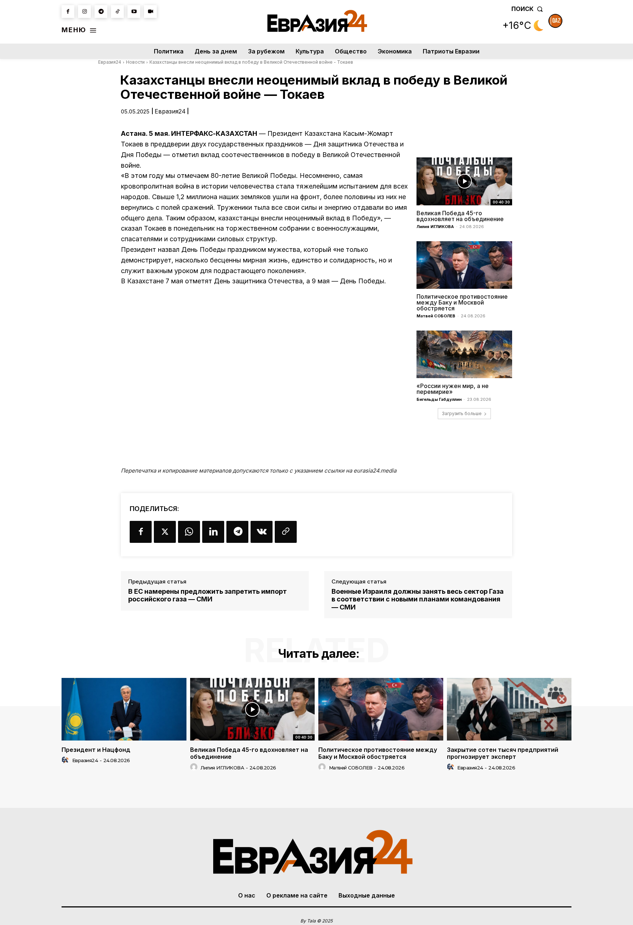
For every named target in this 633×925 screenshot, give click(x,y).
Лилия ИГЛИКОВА (435, 226)
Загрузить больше (462, 413)
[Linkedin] (213, 532)
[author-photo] (66, 760)
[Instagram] (84, 11)
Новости (135, 62)
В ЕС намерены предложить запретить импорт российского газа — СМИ (207, 595)
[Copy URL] (286, 532)
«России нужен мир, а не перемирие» (453, 388)
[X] (165, 532)
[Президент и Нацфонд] (124, 709)
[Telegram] (101, 11)
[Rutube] (150, 11)
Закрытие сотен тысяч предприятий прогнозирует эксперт (502, 753)
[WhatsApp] (189, 532)
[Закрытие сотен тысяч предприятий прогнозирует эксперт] (509, 709)
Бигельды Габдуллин (439, 399)
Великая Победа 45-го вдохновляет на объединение (460, 216)
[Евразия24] (317, 20)
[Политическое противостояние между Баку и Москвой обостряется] (464, 265)
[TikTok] (117, 11)
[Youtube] (133, 11)
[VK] (262, 532)
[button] (528, 9)
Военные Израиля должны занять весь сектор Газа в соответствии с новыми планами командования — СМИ (418, 599)
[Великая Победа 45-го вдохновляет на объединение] (464, 181)
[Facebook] (68, 11)
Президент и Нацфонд (96, 749)
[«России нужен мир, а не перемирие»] (464, 354)
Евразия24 (109, 62)
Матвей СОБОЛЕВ (436, 315)
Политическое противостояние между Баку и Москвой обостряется (462, 302)
